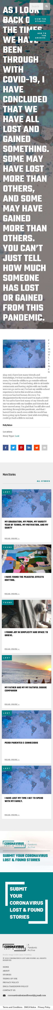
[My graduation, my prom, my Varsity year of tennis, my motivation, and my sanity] (26, 505)
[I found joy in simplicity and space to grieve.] (26, 618)
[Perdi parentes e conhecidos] (26, 727)
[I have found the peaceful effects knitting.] (26, 563)
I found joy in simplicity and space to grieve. (26, 634)
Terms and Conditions (12, 1007)
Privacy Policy (11, 982)
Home (6, 967)
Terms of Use (10, 979)
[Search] (46, 6)
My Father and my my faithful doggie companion (26, 689)
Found (7, 547)
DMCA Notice (30, 1007)
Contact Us (9, 990)
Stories (7, 975)
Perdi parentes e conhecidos (21, 743)
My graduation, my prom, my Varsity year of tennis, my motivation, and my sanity (26, 525)
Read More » (12, 538)
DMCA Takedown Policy (15, 986)
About (6, 971)
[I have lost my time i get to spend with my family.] (26, 782)
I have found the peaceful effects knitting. (24, 578)
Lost (17, 436)
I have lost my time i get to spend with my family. (24, 799)
